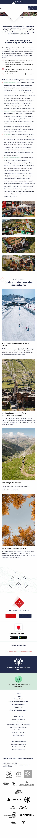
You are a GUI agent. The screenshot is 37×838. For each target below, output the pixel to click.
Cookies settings (7, 766)
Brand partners (24, 765)
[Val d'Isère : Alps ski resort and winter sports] (12, 10)
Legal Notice (6, 763)
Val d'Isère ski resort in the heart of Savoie (18, 758)
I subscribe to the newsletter (20, 651)
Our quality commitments (10, 765)
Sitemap (14, 763)
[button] (18, 209)
